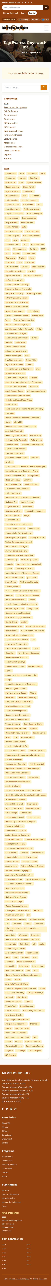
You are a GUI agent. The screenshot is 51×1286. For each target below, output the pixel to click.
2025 (7, 253)
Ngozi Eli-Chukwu (12, 480)
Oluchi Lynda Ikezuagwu (15, 537)
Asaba (41, 944)
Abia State (9, 413)
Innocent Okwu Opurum (15, 830)
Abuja (26, 515)
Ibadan (24, 622)
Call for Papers (11, 111)
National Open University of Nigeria (20, 821)
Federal (28, 924)
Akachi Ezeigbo (27, 502)
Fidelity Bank (37, 315)
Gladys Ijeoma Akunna (14, 311)
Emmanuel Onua (12, 244)
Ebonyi (8, 979)
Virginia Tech (10, 1006)
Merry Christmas (37, 919)
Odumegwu (10, 258)
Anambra (9, 961)
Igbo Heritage (38, 966)
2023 (43, 249)
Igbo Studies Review (13, 131)
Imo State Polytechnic (14, 453)
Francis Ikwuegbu (34, 213)
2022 (7, 249)
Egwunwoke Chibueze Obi (16, 644)
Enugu (8, 679)
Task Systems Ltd (37, 764)
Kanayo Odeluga (12, 204)
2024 (20, 262)
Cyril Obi (33, 249)
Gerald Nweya (11, 622)
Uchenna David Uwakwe (15, 799)
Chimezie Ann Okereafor (15, 764)
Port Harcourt (11, 404)
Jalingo (34, 338)
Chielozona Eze (37, 244)
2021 (25, 244)
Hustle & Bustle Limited (15, 742)
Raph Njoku (28, 191)
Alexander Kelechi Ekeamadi (17, 489)
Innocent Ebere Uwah (14, 804)
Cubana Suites (27, 737)
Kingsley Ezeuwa (12, 506)
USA (15, 737)
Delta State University (27, 697)
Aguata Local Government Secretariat (20, 675)
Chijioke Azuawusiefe (14, 213)
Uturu (7, 422)
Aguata (8, 671)
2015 (43, 173)
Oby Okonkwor (27, 222)
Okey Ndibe (10, 182)
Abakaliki (18, 422)
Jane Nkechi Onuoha (13, 1015)
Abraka (33, 693)
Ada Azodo (34, 196)
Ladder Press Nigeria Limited (17, 648)
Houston (33, 728)
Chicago (25, 267)
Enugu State (33, 608)
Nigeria (8, 342)
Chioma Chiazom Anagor (15, 333)
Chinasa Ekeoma (12, 1010)
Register (32, 13)
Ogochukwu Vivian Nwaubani (17, 613)
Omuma (34, 457)
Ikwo (27, 355)
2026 (6, 103)
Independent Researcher (15, 1024)
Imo (38, 369)
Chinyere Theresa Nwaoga (28, 595)
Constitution (7, 1135)
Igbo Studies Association (15, 919)
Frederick (9, 997)
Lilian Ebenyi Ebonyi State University (20, 426)
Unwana (24, 852)
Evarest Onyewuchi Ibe (35, 511)
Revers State (10, 944)
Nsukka (31, 271)
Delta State (9, 697)
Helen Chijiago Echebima (15, 435)
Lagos (36, 648)
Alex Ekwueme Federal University (19, 329)
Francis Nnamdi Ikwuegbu (16, 546)
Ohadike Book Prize (13, 146)
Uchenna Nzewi (11, 196)
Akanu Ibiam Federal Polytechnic (19, 848)
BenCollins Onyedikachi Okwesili (18, 884)
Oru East (9, 462)
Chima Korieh (28, 187)
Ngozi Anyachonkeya (14, 364)
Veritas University (12, 724)
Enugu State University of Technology (20, 684)
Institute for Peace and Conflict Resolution (22, 790)
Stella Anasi (20, 342)
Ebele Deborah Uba (13, 839)
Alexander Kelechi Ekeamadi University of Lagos (25, 466)
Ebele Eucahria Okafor (33, 724)
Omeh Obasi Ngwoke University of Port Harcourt (25, 795)
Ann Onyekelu (11, 866)
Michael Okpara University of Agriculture (22, 591)
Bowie (42, 988)
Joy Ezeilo (25, 240)
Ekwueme (17, 924)
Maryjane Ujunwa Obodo (15, 693)
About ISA (6, 1123)
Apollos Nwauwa (34, 182)
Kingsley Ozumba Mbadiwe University (21, 604)
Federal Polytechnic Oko (24, 320)
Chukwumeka (29, 253)
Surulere (25, 957)
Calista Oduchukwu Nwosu (16, 639)
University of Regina (13, 1046)
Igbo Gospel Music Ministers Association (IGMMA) (22, 929)
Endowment (7, 1139)
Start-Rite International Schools (18, 524)
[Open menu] (46, 28)
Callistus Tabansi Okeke (15, 750)
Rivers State (32, 804)
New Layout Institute (14, 970)
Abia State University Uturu (16, 984)
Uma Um (27, 480)
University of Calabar (24, 568)
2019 (7, 240)
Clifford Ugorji (11, 560)
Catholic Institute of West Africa (18, 400)
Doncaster (35, 935)
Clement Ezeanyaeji (13, 759)
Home (12, 52)
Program (9, 1050)
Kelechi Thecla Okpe (13, 901)
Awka (39, 329)
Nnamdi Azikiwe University (16, 307)
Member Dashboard (10, 13)
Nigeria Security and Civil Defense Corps (22, 768)
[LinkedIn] (28, 2)
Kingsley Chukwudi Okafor (16, 746)
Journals (5, 1190)
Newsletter (32, 173)
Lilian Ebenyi (33, 528)
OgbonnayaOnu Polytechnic (17, 1019)
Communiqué (10, 115)
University (39, 924)
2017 (39, 204)
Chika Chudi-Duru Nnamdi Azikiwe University (24, 409)
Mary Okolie (33, 777)
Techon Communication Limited (18, 542)
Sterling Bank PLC (37, 537)
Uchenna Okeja (19, 249)
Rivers (17, 979)
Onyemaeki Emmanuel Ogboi (17, 706)
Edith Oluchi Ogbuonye (15, 662)
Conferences (10, 173)
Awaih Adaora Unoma (14, 391)
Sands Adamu (11, 852)
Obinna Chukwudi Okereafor (17, 773)
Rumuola (9, 564)
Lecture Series (10, 138)
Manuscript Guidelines (11, 1202)
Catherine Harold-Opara (15, 449)
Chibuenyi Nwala (12, 586)
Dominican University (14, 915)
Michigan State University (16, 440)
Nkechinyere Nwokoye (35, 626)
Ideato (32, 599)
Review (8, 1041)
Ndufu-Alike (31, 360)
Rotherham (24, 944)
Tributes (8, 158)
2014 (22, 173)
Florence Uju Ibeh (12, 515)
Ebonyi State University (15, 528)
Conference (9, 119)
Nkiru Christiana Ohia (14, 888)
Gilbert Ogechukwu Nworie (32, 631)
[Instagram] (31, 2)
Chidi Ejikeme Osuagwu (15, 844)
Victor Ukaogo (11, 813)
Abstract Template (9, 1164)
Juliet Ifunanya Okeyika (15, 777)
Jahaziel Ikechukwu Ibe (15, 373)
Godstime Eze (11, 502)
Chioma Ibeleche (12, 520)
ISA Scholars (9, 127)
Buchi (31, 258)
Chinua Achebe (11, 227)
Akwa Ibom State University (16, 284)
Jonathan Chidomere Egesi (16, 457)
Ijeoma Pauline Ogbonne (15, 710)
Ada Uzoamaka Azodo (36, 391)
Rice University (39, 733)
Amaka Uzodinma (12, 786)
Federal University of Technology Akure (21, 471)
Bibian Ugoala (33, 817)
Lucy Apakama (11, 222)
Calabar (8, 568)
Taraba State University (15, 346)
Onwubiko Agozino (13, 1001)
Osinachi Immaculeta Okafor (17, 733)
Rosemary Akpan (34, 293)
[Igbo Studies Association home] (15, 28)
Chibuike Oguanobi (37, 750)
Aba (28, 970)
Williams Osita (38, 852)
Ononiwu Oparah (30, 861)
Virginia (28, 1001)
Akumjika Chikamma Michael (29, 564)
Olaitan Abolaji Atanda (14, 475)
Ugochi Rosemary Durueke (16, 906)
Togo (16, 957)
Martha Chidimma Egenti (32, 444)
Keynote (22, 178)
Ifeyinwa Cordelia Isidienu (16, 551)
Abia (36, 970)
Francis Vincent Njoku (14, 577)
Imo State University (13, 360)
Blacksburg (21, 997)
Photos (5, 1176)
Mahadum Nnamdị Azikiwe (16, 302)
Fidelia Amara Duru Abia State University (22, 418)
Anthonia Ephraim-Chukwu (32, 866)
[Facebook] (22, 2)
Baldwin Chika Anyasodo (15, 386)
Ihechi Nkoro (10, 582)
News (4, 1206)
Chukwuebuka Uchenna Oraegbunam (21, 857)
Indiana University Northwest (17, 395)
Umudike (9, 595)
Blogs (18, 52)
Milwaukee (27, 506)
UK (34, 944)
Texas (7, 737)
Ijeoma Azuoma (11, 218)
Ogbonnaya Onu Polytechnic (17, 1037)
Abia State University (14, 431)
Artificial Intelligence (25, 961)
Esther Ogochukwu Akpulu (16, 298)
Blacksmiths (10, 966)
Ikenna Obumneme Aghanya (17, 324)
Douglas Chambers (30, 200)
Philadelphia (33, 311)
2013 (21, 182)
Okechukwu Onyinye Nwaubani (18, 617)
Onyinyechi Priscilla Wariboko (17, 781)
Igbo (35, 1037)
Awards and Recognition (15, 107)
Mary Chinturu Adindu (14, 271)
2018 (24, 227)
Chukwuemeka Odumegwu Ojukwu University (24, 755)
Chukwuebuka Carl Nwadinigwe (18, 533)
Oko (33, 639)
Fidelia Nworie (11, 631)
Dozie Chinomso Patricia (15, 599)
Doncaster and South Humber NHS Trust (22, 939)
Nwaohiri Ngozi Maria (14, 608)
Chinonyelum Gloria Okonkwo (17, 910)
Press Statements (12, 150)
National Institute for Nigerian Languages (22, 975)
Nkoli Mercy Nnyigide (29, 582)
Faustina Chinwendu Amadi (16, 315)
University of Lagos (13, 355)
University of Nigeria (32, 275)
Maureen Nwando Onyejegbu (17, 870)
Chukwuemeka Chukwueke (16, 338)
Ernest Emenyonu (12, 209)
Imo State (34, 386)
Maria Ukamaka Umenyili (15, 1033)
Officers (5, 1131)
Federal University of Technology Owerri (22, 573)
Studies (18, 1041)
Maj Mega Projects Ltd (14, 817)
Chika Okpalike (11, 200)
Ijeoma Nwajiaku (12, 236)
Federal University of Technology (18, 369)
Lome (7, 957)
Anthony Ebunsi (12, 861)
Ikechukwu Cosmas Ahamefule (18, 289)
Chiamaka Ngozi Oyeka (35, 839)
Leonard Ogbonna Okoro (15, 688)
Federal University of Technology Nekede (22, 497)
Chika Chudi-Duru (12, 493)
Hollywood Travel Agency (15, 897)
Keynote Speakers (32, 1041)
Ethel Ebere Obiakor (13, 879)
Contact (5, 1143)
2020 (15, 240)
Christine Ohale (32, 231)
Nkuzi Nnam (28, 204)
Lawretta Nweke (35, 666)
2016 (24, 196)
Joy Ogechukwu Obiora (14, 666)
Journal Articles (8, 1198)
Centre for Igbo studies (15, 948)
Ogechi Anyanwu (12, 191)
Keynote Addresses (13, 135)
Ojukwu (22, 258)
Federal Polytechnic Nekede (16, 892)
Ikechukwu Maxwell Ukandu (17, 719)
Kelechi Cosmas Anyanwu (16, 378)
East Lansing (35, 435)
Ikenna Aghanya (29, 218)
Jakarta (8, 1028)
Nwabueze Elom (31, 484)
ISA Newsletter (11, 123)
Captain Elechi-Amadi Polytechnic (19, 555)
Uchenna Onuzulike (31, 236)
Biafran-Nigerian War (14, 280)
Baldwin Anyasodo (31, 209)
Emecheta (9, 262)
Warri (7, 320)
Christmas (30, 262)
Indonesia (34, 1024)
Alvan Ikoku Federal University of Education (23, 382)
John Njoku (31, 577)
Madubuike (9, 142)
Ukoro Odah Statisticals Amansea (19, 635)
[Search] (46, 7)
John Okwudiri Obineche (28, 653)
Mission (5, 1127)
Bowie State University (14, 993)
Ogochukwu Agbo (12, 275)
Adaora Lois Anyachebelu (15, 351)
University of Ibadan (13, 626)
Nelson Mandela (12, 187)
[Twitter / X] (25, 2)
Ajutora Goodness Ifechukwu (17, 835)
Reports (7, 154)
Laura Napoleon (26, 1006)
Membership (7, 1157)
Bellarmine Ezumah (13, 231)
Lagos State (10, 935)
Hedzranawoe (32, 953)
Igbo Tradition (38, 267)
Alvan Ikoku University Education (19, 875)
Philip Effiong (36, 440)
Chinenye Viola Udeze (14, 826)
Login (23, 13)
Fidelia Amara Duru (13, 511)
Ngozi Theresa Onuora (35, 879)
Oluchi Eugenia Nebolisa (15, 728)
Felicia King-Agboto (29, 560)
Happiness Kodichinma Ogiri (17, 715)
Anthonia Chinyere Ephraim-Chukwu (20, 988)
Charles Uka (26, 813)
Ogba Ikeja (9, 653)
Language (21, 1050)
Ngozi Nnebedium (13, 484)
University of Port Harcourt (16, 657)
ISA (28, 915)
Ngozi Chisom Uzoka (13, 808)
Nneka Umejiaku (33, 808)
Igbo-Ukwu (23, 966)
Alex (7, 924)
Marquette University (14, 293)
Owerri (29, 364)
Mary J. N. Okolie (22, 1028)
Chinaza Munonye (35, 993)
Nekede (34, 378)
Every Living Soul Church (33, 1010)
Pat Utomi (38, 910)
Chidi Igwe (34, 178)
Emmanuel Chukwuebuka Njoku (18, 702)
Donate (5, 1172)
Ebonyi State (33, 475)
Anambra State (11, 444)
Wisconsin (23, 935)
